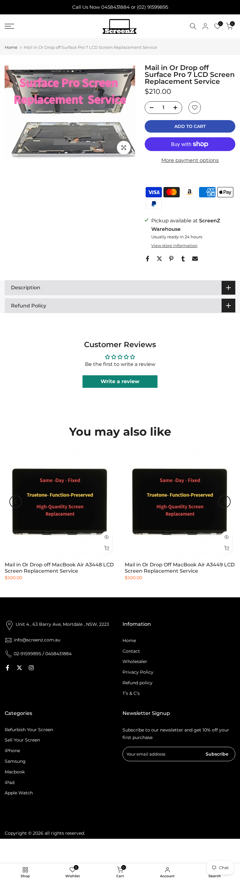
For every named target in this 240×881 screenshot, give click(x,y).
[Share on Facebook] (147, 258)
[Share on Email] (195, 258)
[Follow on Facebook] (7, 667)
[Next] (224, 501)
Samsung (15, 761)
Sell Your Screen (22, 740)
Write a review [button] (120, 381)
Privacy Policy (137, 672)
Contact (131, 651)
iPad (9, 782)
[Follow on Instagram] (31, 667)
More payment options (190, 160)
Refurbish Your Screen (29, 729)
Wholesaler (134, 661)
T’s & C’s (131, 693)
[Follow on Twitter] (19, 667)
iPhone (12, 750)
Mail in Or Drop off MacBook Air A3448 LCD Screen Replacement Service (59, 568)
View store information (174, 245)
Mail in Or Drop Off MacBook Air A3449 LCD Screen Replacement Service (180, 568)
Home (11, 47)
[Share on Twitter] (159, 258)
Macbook (15, 772)
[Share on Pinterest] (171, 258)
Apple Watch (19, 793)
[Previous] (15, 501)
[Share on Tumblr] (183, 258)
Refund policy (137, 683)
